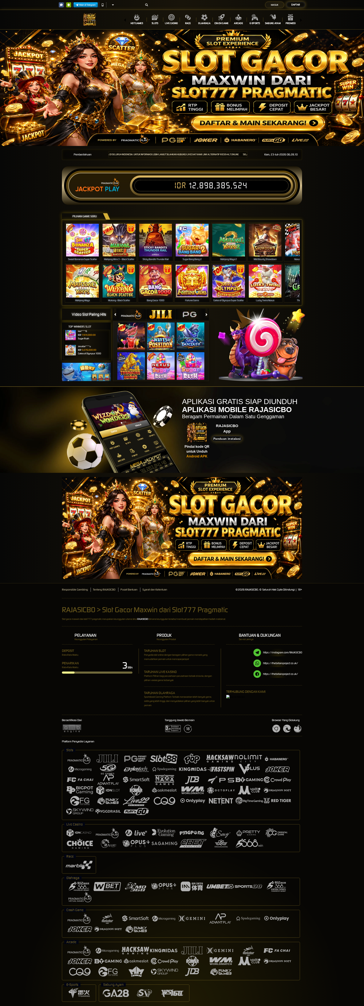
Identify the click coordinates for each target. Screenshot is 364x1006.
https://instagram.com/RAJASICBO (282, 652)
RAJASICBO (142, 619)
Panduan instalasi (227, 438)
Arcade (238, 23)
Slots (155, 23)
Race (188, 23)
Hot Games (137, 23)
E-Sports (255, 23)
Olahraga (204, 23)
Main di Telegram (87, 4)
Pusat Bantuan (128, 589)
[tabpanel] (182, 88)
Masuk (274, 4)
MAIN (85, 240)
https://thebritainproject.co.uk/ (280, 663)
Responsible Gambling (75, 589)
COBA (133, 332)
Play (112, 189)
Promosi (291, 23)
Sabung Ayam (273, 23)
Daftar (295, 4)
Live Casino (171, 23)
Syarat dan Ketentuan (154, 589)
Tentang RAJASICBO (104, 589)
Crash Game (221, 23)
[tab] (131, 314)
